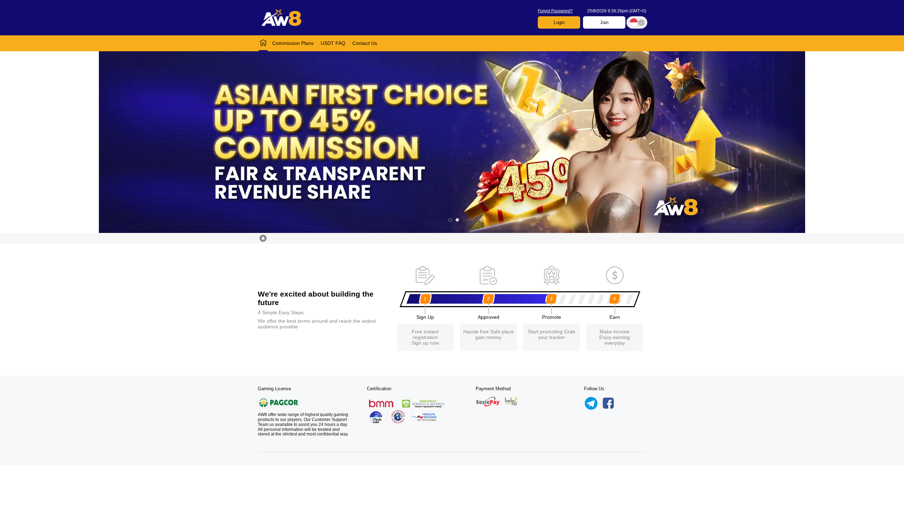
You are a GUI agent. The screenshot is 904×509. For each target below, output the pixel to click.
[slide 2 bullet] (457, 220)
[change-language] (636, 22)
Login (559, 22)
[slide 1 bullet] (450, 220)
